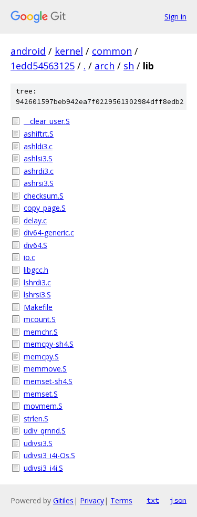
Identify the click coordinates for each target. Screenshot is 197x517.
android (28, 51)
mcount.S (40, 319)
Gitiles (63, 500)
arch (105, 65)
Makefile (38, 307)
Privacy (92, 500)
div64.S (35, 245)
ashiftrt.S (39, 134)
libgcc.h (36, 270)
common (112, 51)
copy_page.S (45, 208)
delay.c (35, 220)
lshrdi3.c (37, 282)
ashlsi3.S (38, 158)
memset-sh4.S (48, 381)
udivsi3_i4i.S (43, 468)
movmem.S (43, 406)
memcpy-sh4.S (49, 344)
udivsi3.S (38, 443)
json (178, 500)
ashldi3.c (38, 146)
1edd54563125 (43, 65)
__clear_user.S (47, 121)
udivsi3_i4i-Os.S (49, 455)
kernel (69, 51)
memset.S (41, 394)
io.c (29, 257)
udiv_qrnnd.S (45, 431)
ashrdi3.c (39, 171)
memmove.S (45, 369)
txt (153, 500)
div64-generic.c (49, 232)
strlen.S (36, 418)
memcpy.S (41, 356)
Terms (121, 500)
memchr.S (41, 332)
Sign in (175, 17)
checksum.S (44, 196)
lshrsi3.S (37, 294)
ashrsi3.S (39, 183)
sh (128, 65)
